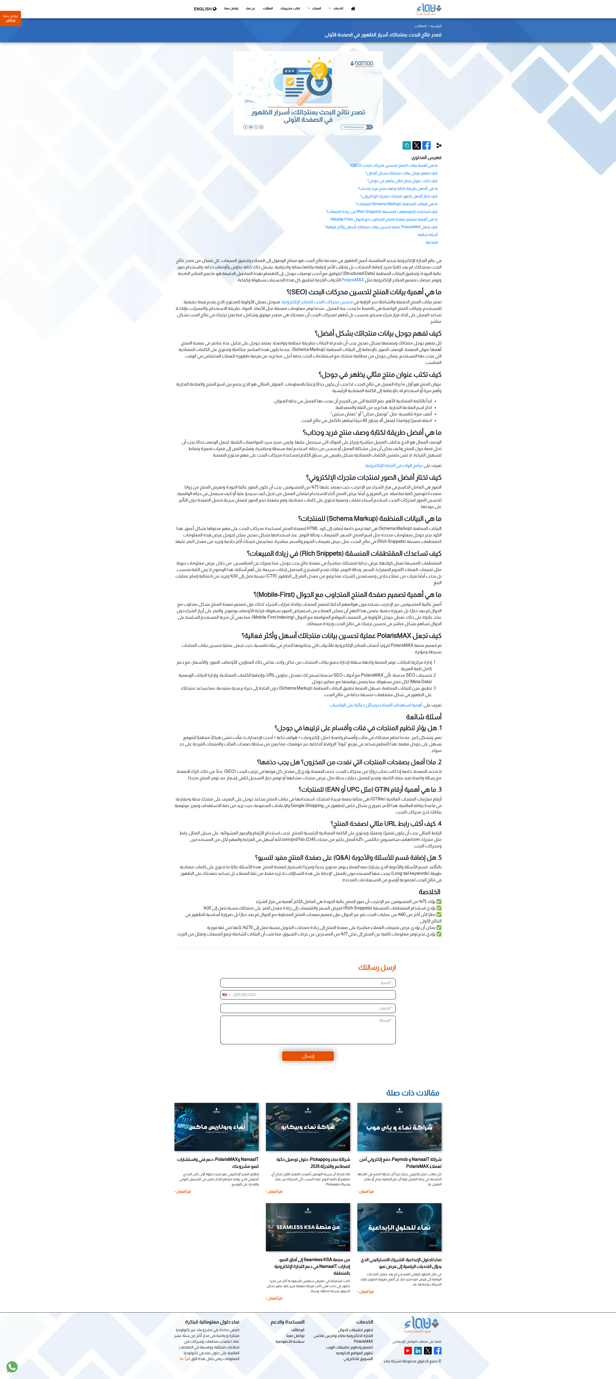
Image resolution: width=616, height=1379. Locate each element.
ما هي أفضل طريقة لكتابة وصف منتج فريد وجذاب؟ (398, 188)
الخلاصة (431, 242)
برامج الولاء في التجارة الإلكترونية (393, 465)
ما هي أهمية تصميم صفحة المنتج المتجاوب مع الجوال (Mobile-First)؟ (384, 219)
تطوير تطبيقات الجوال (355, 1330)
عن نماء (250, 8)
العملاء (316, 8)
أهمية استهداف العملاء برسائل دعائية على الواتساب (375, 705)
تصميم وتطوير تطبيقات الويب (349, 1347)
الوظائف (297, 1330)
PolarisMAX (352, 280)
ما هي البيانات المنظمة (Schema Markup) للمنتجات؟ (397, 204)
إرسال (308, 1056)
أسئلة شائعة (428, 235)
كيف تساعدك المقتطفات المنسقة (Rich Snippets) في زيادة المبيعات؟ (382, 212)
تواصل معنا (231, 8)
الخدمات (338, 8)
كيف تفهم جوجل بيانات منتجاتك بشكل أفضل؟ (402, 173)
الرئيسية (436, 26)
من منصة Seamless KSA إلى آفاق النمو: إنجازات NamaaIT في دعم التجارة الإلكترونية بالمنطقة (312, 1266)
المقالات (268, 8)
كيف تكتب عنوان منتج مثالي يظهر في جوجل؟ (402, 181)
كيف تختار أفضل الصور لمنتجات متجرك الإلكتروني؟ (399, 196)
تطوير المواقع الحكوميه (354, 1353)
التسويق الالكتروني (358, 1359)
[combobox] (225, 994)
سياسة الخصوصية (290, 1341)
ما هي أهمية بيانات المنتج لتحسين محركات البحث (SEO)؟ (394, 165)
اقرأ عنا (185, 1359)
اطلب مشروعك (290, 8)
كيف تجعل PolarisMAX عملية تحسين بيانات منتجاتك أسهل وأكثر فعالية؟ (381, 227)
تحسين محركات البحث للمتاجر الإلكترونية (317, 301)
